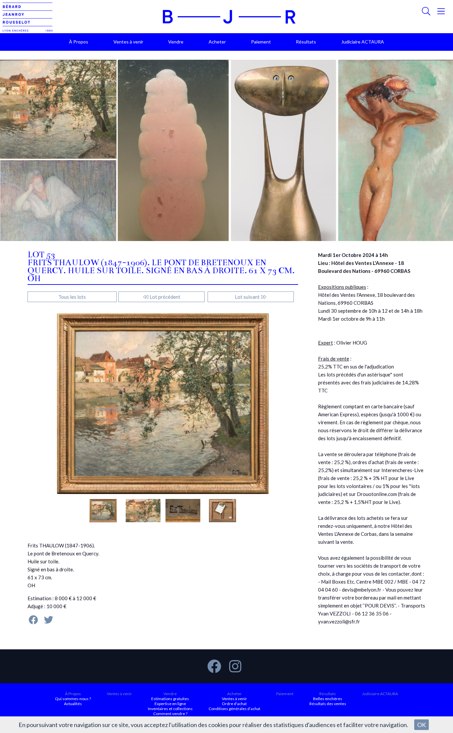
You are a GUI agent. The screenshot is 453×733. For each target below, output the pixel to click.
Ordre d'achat (234, 703)
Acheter (217, 41)
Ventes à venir (128, 41)
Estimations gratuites (170, 698)
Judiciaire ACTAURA (362, 41)
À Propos (78, 41)
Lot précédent (164, 297)
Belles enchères (327, 698)
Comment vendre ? (170, 713)
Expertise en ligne (170, 703)
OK (421, 724)
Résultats (306, 41)
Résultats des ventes (327, 703)
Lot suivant (248, 297)
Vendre (175, 41)
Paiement (261, 41)
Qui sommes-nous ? (73, 698)
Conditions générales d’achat (234, 708)
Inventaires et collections (170, 708)
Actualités (73, 703)
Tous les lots (72, 297)
